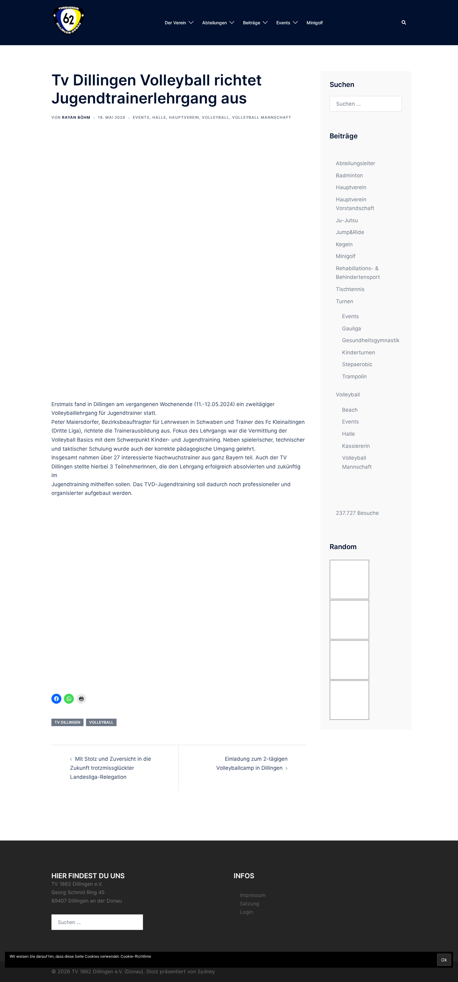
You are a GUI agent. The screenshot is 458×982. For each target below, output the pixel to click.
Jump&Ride (350, 232)
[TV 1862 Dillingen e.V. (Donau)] (68, 22)
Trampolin (354, 376)
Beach (350, 410)
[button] (404, 22)
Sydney (206, 971)
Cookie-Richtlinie (136, 956)
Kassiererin (356, 446)
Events (141, 117)
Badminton (349, 175)
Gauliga (351, 328)
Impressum (252, 895)
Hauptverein (184, 117)
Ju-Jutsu (347, 220)
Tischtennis (350, 289)
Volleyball (215, 117)
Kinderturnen (358, 352)
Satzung (249, 903)
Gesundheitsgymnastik (370, 340)
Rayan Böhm (76, 117)
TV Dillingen (67, 722)
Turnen (344, 301)
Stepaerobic (357, 364)
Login (246, 912)
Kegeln (344, 244)
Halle (159, 117)
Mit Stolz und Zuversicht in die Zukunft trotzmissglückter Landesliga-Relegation (110, 768)
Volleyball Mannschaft (261, 117)
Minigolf (315, 22)
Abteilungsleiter (355, 163)
